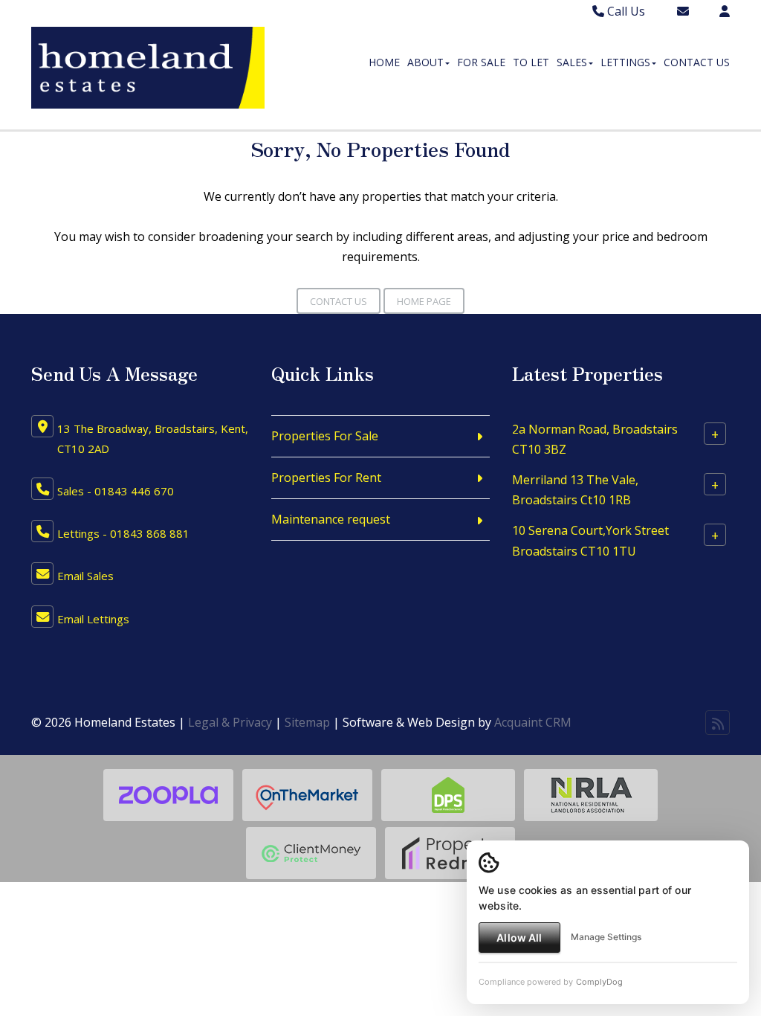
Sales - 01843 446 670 (115, 490)
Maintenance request (330, 519)
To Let (531, 62)
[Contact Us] (724, 11)
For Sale (481, 62)
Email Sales (85, 575)
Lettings (625, 62)
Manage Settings (606, 936)
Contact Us (697, 62)
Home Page (424, 301)
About (425, 62)
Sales (572, 62)
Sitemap (307, 722)
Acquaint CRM (532, 722)
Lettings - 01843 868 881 (123, 533)
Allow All (519, 937)
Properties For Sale (324, 436)
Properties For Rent (326, 477)
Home (384, 62)
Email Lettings (93, 618)
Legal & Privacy (230, 722)
